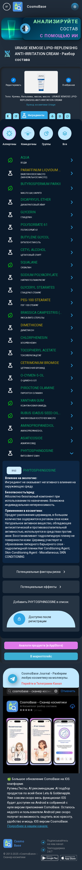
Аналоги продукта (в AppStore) (41, 645)
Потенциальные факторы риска (39, 571)
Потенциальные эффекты (39, 587)
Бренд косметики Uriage (41, 104)
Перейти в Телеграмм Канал (41, 683)
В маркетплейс (41, 656)
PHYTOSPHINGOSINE (39, 470)
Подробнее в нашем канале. (27, 826)
